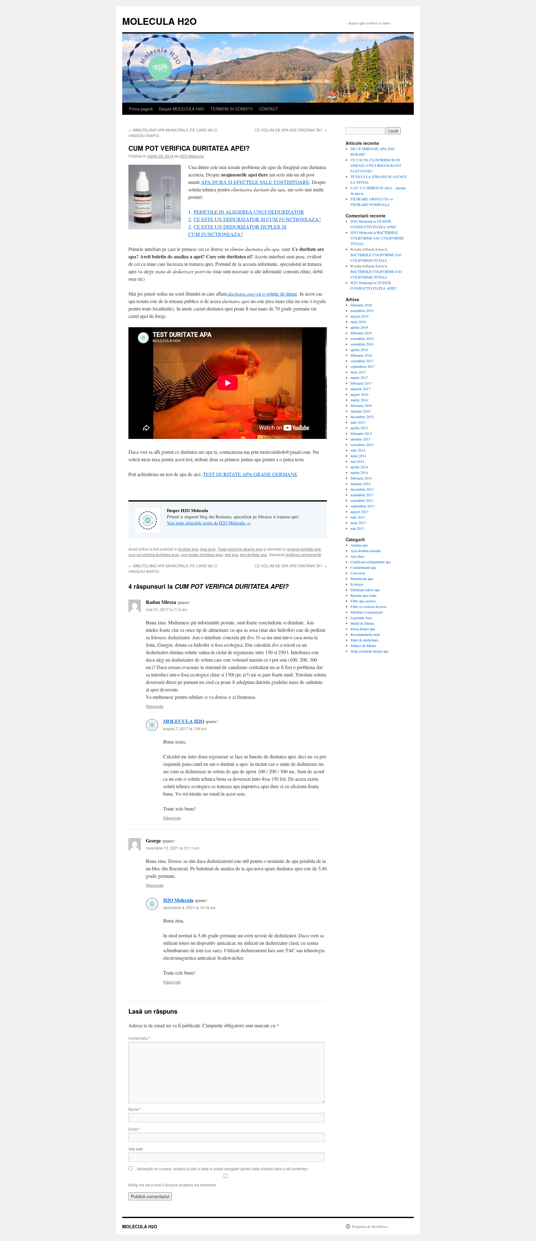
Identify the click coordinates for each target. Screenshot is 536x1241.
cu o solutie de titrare (262, 293)
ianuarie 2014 (360, 483)
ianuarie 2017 (360, 388)
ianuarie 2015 (360, 438)
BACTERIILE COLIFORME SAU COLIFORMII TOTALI (377, 238)
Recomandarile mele (365, 634)
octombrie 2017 (362, 360)
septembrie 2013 (363, 505)
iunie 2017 (358, 371)
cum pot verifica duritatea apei (153, 554)
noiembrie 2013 (362, 494)
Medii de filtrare (362, 623)
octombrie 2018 (362, 343)
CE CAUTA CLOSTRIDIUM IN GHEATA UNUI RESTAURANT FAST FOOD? (376, 165)
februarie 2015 (361, 433)
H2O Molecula (192, 155)
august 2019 (359, 316)
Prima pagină (141, 109)
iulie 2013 (358, 517)
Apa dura (208, 548)
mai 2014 (357, 461)
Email (134, 1129)
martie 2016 (359, 399)
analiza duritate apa (304, 548)
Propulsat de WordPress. (370, 1226)
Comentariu (139, 1038)
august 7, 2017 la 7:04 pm (185, 728)
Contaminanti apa (363, 567)
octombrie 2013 (362, 500)
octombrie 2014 (362, 444)
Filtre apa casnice (363, 600)
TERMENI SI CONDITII (231, 109)
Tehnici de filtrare (363, 645)
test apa (231, 554)
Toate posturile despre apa (239, 548)
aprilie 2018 (359, 349)
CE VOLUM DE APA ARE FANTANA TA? (291, 129)
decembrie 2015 (362, 416)
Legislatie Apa (361, 617)
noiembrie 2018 (362, 338)
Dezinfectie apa (362, 578)
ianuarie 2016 (360, 410)
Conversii (358, 572)
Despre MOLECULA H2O (181, 109)
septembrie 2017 (363, 366)
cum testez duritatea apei (202, 554)
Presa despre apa (363, 628)
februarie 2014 (361, 477)
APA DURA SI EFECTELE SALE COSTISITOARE (255, 182)
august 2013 (359, 511)
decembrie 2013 (362, 489)
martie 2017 (359, 377)
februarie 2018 (361, 355)
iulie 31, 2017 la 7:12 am (166, 609)
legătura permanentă (303, 554)
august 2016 (359, 394)
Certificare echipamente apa (371, 561)
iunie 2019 (358, 321)
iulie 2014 (358, 450)
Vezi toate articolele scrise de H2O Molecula (208, 523)
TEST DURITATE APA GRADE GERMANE (250, 474)
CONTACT (268, 109)
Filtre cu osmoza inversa (368, 606)
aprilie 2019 (359, 327)
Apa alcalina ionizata (366, 550)
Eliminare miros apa (365, 589)
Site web (135, 1148)
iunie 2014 (358, 455)
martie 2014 (359, 472)
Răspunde (154, 706)
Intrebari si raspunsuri (367, 611)
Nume (134, 1109)
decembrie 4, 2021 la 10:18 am (189, 907)
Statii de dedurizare (364, 639)
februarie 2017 (361, 383)
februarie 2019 (361, 332)
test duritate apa (253, 554)
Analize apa (188, 548)
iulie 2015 (358, 422)
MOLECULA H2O (159, 21)
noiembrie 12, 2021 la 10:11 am (172, 847)
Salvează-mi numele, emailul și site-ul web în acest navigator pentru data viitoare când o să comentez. (223, 1168)
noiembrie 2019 (362, 310)
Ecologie (357, 584)
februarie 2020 (361, 304)
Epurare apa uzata (363, 595)
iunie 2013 (358, 522)
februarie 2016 (361, 405)
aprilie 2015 (359, 427)
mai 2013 (357, 528)
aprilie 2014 (359, 466)
